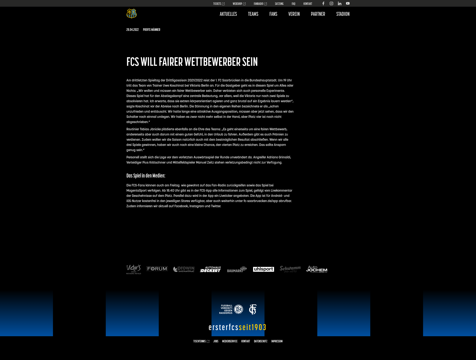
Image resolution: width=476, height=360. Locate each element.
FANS (273, 14)
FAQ (293, 4)
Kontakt (307, 4)
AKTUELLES (228, 14)
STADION (343, 14)
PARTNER (318, 14)
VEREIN (294, 14)
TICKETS (217, 4)
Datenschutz (260, 341)
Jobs (215, 341)
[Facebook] (323, 3)
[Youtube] (348, 3)
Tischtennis (199, 341)
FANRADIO (258, 4)
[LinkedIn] (339, 3)
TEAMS (253, 14)
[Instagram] (331, 3)
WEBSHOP (237, 4)
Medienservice (229, 341)
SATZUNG (279, 4)
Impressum (277, 341)
